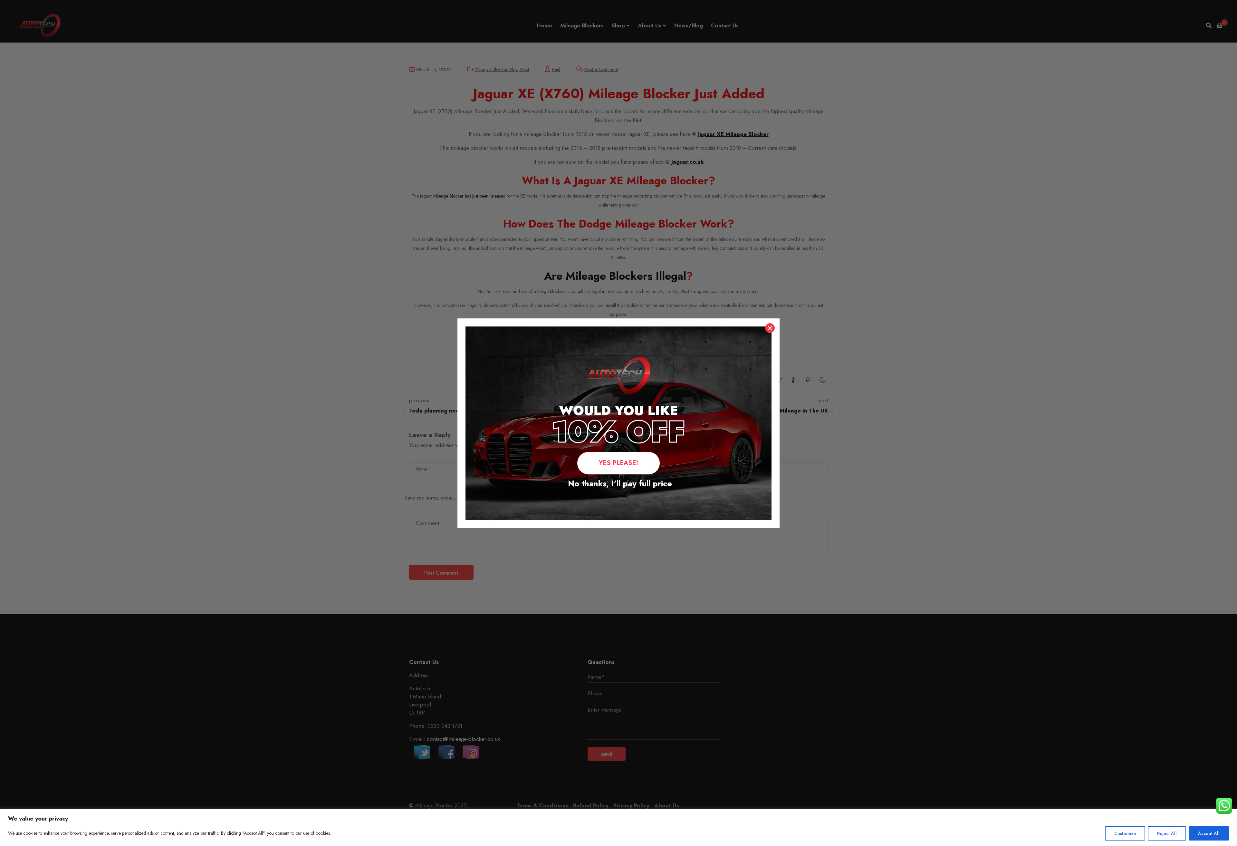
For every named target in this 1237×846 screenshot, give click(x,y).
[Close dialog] (770, 328)
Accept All (1209, 833)
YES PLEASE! (618, 463)
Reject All (1167, 833)
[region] (618, 827)
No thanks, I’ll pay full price (618, 483)
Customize (1125, 833)
